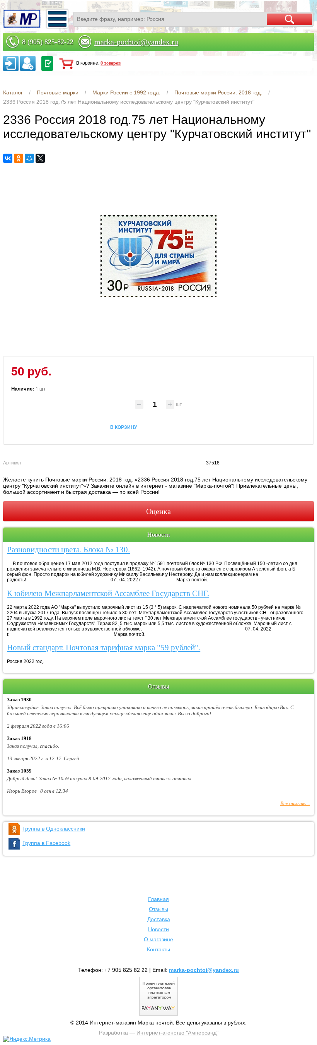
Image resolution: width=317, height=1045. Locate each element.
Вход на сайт (11, 63)
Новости (158, 929)
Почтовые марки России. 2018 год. (218, 92)
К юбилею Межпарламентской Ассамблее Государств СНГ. (108, 593)
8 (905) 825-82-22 (47, 42)
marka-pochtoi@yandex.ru (136, 42)
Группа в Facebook (46, 843)
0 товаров (111, 63)
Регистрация (28, 63)
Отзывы (158, 909)
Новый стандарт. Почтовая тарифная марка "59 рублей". (103, 647)
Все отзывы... (295, 803)
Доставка (158, 919)
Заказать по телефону (47, 63)
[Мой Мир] (29, 158)
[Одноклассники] (18, 158)
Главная (158, 899)
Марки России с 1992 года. (126, 92)
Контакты (158, 949)
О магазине (158, 939)
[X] (40, 158)
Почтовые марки (57, 92)
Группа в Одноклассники (53, 829)
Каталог (13, 92)
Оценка (158, 511)
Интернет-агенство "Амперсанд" (177, 1033)
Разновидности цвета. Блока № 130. (68, 549)
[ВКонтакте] (7, 158)
